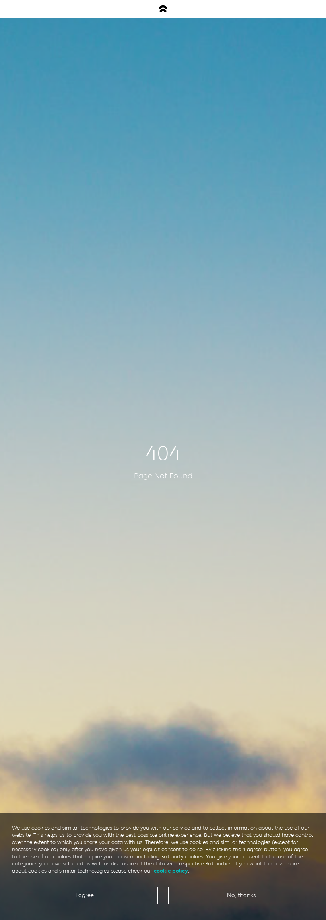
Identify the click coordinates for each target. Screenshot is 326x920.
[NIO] (163, 9)
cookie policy (171, 871)
